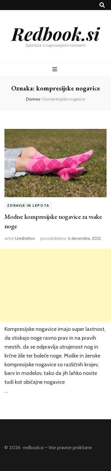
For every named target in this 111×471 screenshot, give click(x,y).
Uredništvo (25, 238)
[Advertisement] (55, 285)
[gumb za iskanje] (102, 5)
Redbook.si (55, 33)
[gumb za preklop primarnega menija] (55, 69)
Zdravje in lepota (28, 205)
